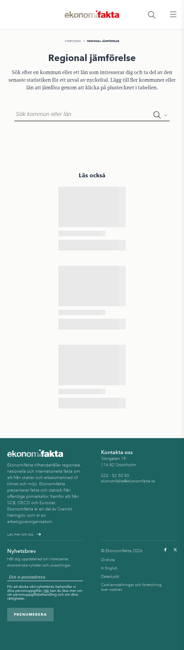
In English (109, 568)
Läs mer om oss (20, 534)
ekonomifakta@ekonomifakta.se (128, 481)
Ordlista (108, 560)
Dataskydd (110, 576)
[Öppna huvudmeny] (173, 14)
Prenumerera (30, 614)
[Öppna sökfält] (151, 14)
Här (46, 591)
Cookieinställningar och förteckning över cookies (131, 587)
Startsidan (73, 41)
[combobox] (92, 113)
